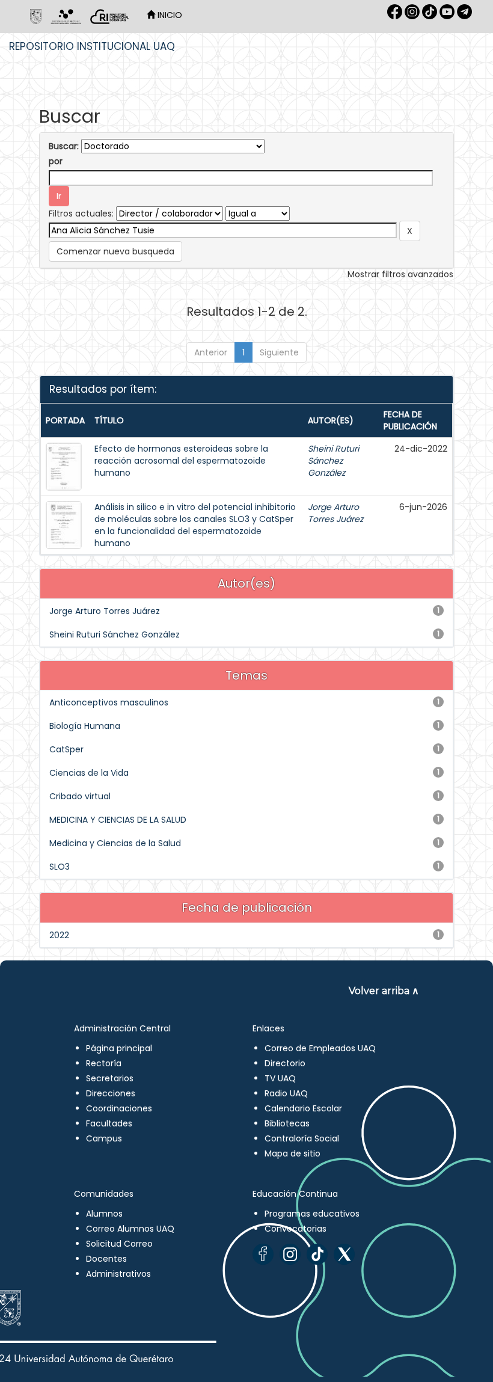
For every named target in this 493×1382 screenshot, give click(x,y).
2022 (59, 935)
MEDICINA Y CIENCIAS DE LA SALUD (117, 820)
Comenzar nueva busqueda (115, 251)
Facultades (109, 1123)
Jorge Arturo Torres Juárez (335, 513)
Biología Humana (84, 726)
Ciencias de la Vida (89, 773)
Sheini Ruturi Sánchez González (333, 461)
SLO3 (59, 867)
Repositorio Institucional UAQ (92, 46)
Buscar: (64, 146)
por (56, 161)
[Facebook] (263, 1254)
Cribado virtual (80, 796)
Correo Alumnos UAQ (130, 1229)
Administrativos (118, 1274)
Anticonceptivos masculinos (108, 702)
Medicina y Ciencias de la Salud (115, 843)
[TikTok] (317, 1254)
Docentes (106, 1259)
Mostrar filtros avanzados (400, 274)
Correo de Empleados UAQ (320, 1048)
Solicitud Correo (119, 1244)
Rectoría (103, 1063)
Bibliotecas (287, 1123)
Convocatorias (295, 1229)
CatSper (66, 749)
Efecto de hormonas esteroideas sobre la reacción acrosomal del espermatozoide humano (181, 461)
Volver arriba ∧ (384, 991)
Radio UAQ (286, 1093)
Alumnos (104, 1214)
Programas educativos (312, 1214)
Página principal (119, 1048)
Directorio (285, 1063)
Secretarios (109, 1078)
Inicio (168, 15)
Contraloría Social (302, 1138)
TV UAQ (280, 1078)
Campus (104, 1138)
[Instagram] (290, 1254)
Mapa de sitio (292, 1153)
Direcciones (110, 1093)
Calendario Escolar (303, 1108)
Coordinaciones (119, 1108)
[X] (344, 1254)
